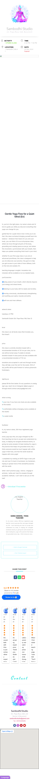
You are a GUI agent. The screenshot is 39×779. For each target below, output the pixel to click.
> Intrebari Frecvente (16, 486)
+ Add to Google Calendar (20, 547)
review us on (10, 597)
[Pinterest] (21, 725)
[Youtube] (24, 725)
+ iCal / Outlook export (20, 553)
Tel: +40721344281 (19, 721)
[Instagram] (17, 725)
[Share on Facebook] (15, 577)
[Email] (23, 577)
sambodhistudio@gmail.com (19, 718)
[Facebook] (14, 725)
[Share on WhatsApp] (19, 577)
